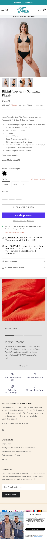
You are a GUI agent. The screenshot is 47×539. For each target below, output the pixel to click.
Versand (14, 105)
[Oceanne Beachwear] (23, 9)
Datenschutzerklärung (11, 455)
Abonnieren (11, 495)
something (26, 2)
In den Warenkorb (23, 207)
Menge (5, 191)
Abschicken (35, 529)
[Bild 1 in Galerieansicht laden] (23, 47)
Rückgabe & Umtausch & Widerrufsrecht (18, 447)
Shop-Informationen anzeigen (14, 232)
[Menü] (2, 9)
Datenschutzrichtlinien (38, 536)
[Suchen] (8, 9)
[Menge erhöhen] (19, 197)
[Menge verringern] (5, 197)
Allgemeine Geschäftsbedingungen (16, 451)
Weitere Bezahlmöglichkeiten (23, 221)
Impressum (6, 444)
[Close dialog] (45, 513)
